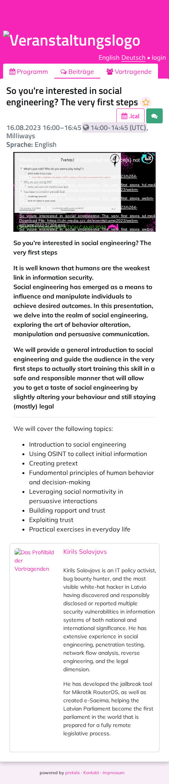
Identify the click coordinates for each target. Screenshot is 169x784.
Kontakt (91, 772)
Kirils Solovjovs (85, 551)
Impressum (114, 772)
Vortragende (132, 71)
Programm (31, 71)
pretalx (72, 772)
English (109, 57)
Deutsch (133, 57)
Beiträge (80, 71)
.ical (133, 116)
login (159, 57)
